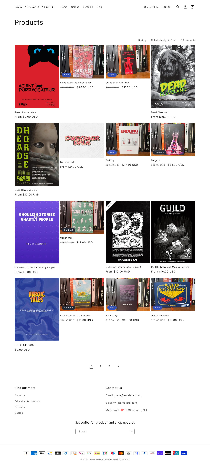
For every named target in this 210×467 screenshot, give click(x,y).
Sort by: (142, 40)
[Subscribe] (130, 432)
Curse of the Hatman (117, 82)
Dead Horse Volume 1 (27, 190)
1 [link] (91, 366)
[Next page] (118, 366)
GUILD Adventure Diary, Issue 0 (123, 267)
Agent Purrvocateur (26, 112)
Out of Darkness (160, 315)
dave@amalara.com (128, 395)
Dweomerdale (67, 162)
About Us (20, 395)
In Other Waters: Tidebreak (75, 315)
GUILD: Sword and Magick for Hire (170, 267)
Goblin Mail (66, 237)
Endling (110, 160)
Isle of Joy (111, 315)
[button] (177, 7)
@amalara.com (127, 402)
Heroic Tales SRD (24, 345)
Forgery (155, 160)
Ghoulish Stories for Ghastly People (35, 267)
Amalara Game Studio (99, 459)
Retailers (20, 407)
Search (19, 412)
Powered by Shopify (120, 459)
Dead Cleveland (159, 112)
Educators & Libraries (27, 401)
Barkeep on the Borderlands (76, 82)
